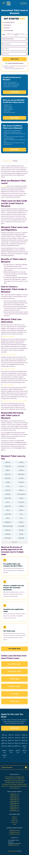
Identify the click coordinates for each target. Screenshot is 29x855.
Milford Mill (21, 538)
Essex (21, 514)
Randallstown (8, 522)
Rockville (21, 478)
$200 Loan (11, 735)
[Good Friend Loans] (9, 3)
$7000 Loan (4, 746)
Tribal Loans (9, 161)
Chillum (8, 518)
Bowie (7, 486)
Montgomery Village (8, 526)
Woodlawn (7, 494)
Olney (21, 518)
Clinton (8, 510)
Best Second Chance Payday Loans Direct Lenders (14, 784)
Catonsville (21, 502)
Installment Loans (14, 671)
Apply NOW (14, 118)
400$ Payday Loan (14, 799)
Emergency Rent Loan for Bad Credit (14, 779)
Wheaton (21, 490)
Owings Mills (21, 526)
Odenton (21, 510)
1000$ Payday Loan (14, 810)
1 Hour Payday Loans (14, 788)
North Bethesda (21, 494)
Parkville (21, 534)
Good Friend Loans (12, 851)
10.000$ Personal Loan (14, 834)
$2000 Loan (25, 740)
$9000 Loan (18, 746)
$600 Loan (11, 737)
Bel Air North (8, 538)
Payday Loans (14, 679)
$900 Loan (4, 740)
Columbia (21, 462)
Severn (8, 502)
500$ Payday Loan (14, 801)
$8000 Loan (11, 746)
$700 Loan (17, 737)
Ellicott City (8, 474)
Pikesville (21, 530)
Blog (14, 824)
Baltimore (7, 462)
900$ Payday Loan (14, 809)
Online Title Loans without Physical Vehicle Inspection (14, 786)
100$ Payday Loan (14, 794)
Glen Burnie (7, 478)
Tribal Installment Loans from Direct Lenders (14, 780)
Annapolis (21, 506)
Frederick (21, 470)
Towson (21, 486)
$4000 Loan (11, 743)
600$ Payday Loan (14, 803)
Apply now (23, 3)
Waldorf (8, 470)
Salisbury (21, 522)
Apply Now (14, 728)
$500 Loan (4, 737)
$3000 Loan (4, 743)
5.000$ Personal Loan (14, 832)
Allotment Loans (14, 664)
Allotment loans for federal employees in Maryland (14, 401)
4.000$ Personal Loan (14, 830)
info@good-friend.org (13, 845)
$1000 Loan (11, 740)
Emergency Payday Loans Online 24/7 (14, 782)
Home (4, 161)
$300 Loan (17, 735)
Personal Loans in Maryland (8, 369)
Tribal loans (3, 186)
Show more (14, 542)
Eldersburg (7, 534)
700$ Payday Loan (14, 805)
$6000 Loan (25, 743)
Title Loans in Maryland (7, 385)
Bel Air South (8, 498)
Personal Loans (14, 686)
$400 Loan (24, 735)
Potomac (21, 498)
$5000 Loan (18, 743)
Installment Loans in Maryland (9, 354)
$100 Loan (4, 735)
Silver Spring (21, 466)
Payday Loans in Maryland (8, 336)
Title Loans (14, 694)
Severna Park (8, 514)
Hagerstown (8, 506)
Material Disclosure (7, 767)
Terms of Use (22, 67)
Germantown (8, 466)
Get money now (15, 649)
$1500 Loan (18, 740)
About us (14, 817)
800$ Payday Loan (14, 807)
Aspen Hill (7, 490)
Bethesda (21, 482)
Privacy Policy (16, 67)
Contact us (14, 818)
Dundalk (8, 482)
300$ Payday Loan (14, 798)
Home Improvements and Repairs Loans (14, 777)
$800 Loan (24, 737)
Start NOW (14, 92)
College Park (8, 530)
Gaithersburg (21, 474)
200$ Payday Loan (14, 796)
